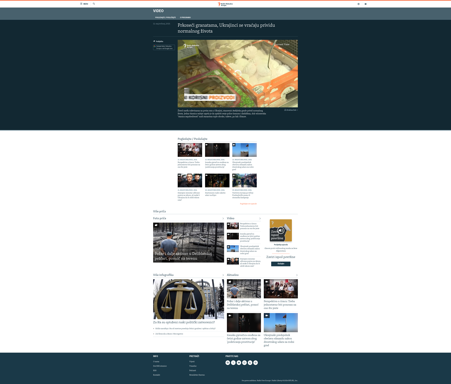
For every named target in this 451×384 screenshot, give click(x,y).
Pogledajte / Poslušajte (165, 18)
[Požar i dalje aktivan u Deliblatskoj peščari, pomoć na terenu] (188, 243)
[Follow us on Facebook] (228, 363)
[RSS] (250, 363)
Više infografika (163, 275)
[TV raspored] (255, 363)
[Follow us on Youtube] (239, 363)
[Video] (365, 4)
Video (230, 218)
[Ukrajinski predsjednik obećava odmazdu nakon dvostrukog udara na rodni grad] (244, 150)
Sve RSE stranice (160, 366)
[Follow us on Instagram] (244, 363)
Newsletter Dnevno (197, 375)
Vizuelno (192, 366)
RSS (154, 371)
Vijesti (192, 362)
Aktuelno (233, 275)
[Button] (158, 42)
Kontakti (156, 375)
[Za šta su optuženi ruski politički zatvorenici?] (188, 299)
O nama (156, 362)
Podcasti (192, 371)
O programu (185, 18)
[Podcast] (358, 4)
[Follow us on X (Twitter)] (233, 363)
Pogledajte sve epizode (248, 204)
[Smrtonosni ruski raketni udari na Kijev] (217, 180)
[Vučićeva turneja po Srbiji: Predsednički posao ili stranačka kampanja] (244, 180)
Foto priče (159, 218)
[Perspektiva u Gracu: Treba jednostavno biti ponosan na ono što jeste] (190, 150)
